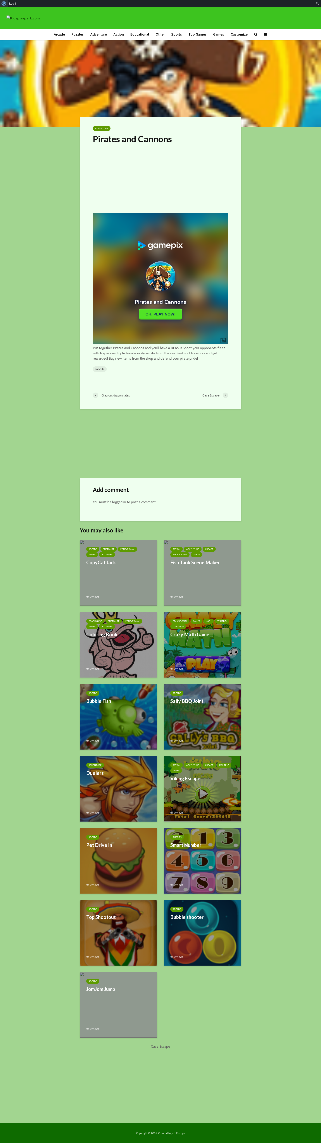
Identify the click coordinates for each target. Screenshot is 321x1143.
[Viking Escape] (202, 788)
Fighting (224, 765)
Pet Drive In (99, 845)
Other (160, 34)
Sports (176, 34)
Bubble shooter (187, 917)
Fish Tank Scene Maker (195, 562)
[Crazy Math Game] (202, 644)
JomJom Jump (100, 989)
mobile (100, 369)
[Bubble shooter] (202, 932)
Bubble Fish (98, 701)
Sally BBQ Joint (187, 701)
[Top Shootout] (118, 932)
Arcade (59, 34)
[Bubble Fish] (118, 716)
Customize (239, 34)
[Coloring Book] (118, 644)
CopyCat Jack (101, 562)
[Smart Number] (202, 860)
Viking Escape (185, 778)
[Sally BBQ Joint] (202, 716)
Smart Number (186, 845)
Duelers (95, 773)
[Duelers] (118, 788)
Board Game (95, 621)
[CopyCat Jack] (118, 572)
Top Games (197, 34)
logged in (119, 502)
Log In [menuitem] (13, 3)
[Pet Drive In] (118, 860)
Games (218, 34)
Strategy (222, 621)
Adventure (98, 34)
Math (208, 621)
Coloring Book (101, 634)
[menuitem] (4, 3)
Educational (139, 34)
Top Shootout (101, 917)
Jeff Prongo (178, 1133)
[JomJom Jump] (118, 1004)
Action (118, 34)
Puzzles (77, 34)
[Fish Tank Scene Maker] (202, 572)
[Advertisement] (160, 177)
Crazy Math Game (189, 634)
